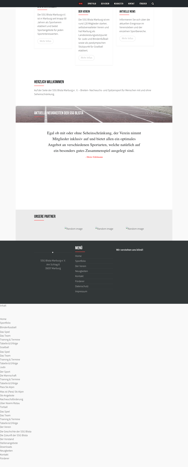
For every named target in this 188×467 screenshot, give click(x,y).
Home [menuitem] (3, 319)
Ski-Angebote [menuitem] (7, 395)
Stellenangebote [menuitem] (9, 443)
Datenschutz (81, 286)
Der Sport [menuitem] (5, 371)
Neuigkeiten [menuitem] (6, 450)
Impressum (81, 291)
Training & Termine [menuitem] (10, 339)
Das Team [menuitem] (5, 335)
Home (81, 3)
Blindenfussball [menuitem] (8, 327)
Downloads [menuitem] (6, 446)
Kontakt (131, 3)
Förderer (143, 3)
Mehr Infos (45, 41)
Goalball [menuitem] (4, 347)
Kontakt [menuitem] (4, 454)
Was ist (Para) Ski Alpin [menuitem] (12, 391)
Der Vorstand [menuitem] (7, 439)
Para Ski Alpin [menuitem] (7, 387)
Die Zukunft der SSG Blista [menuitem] (14, 435)
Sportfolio (92, 3)
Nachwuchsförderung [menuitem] (11, 399)
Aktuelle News (127, 11)
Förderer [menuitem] (4, 458)
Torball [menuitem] (4, 407)
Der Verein (105, 3)
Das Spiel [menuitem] (5, 332)
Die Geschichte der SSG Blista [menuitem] (15, 431)
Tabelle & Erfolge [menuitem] (9, 343)
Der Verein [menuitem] (5, 427)
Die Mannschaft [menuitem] (8, 375)
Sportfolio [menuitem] (5, 322)
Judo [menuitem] (2, 367)
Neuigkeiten (118, 3)
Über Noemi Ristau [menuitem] (10, 403)
